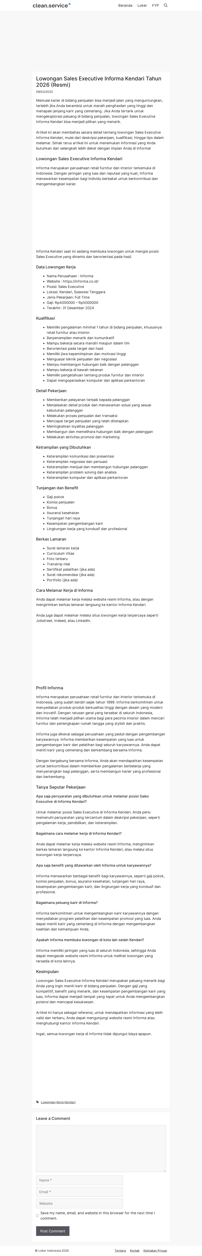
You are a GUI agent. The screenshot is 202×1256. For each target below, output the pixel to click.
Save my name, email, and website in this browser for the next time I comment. (97, 1215)
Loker (142, 5)
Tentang (120, 1250)
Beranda (125, 5)
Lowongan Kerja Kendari (58, 1102)
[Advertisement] (101, 42)
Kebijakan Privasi (155, 1250)
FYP (155, 5)
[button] (165, 5)
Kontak (134, 1250)
